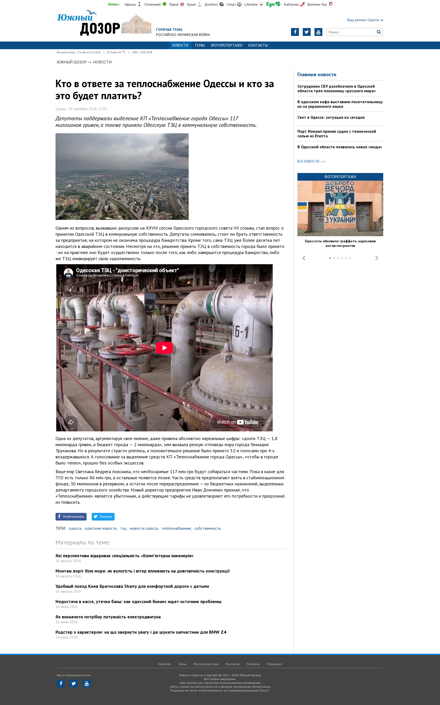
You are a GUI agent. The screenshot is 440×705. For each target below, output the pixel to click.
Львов (173, 4)
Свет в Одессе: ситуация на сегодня (331, 117)
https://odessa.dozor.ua (104, 23)
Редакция (274, 664)
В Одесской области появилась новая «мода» (339, 146)
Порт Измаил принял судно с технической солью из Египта (336, 133)
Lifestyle (251, 4)
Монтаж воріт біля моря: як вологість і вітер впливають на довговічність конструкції (143, 571)
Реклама (253, 664)
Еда (273, 4)
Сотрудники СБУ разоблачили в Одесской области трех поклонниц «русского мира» (336, 88)
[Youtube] (318, 32)
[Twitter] (307, 32)
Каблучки (291, 4)
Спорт (231, 4)
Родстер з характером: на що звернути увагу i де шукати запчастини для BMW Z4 (141, 632)
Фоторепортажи (226, 45)
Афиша (130, 4)
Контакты (258, 45)
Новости (102, 61)
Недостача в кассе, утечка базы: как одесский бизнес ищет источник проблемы (138, 601)
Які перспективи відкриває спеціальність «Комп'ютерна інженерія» (125, 555)
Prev (303, 258)
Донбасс (211, 4)
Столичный (152, 4)
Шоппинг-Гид (317, 4)
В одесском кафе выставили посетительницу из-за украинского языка (340, 104)
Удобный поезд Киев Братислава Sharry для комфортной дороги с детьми (132, 586)
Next (377, 258)
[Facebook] (295, 32)
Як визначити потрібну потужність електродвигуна (108, 617)
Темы (200, 45)
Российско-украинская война (183, 34)
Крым (191, 4)
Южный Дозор (72, 61)
